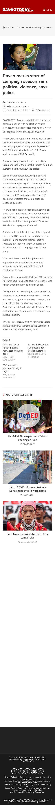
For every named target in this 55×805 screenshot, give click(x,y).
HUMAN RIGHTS (26, 757)
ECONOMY (39, 757)
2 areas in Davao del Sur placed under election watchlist (38, 347)
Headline (12, 110)
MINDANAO (29, 759)
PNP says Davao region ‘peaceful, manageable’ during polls (13, 349)
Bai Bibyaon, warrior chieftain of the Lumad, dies (28, 535)
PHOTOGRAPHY (27, 761)
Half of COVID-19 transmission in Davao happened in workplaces (28, 489)
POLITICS (13, 757)
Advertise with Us (29, 801)
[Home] (4, 27)
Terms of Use (14, 801)
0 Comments (43, 110)
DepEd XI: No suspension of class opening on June (27, 438)
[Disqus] (27, 585)
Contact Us (42, 801)
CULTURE (40, 759)
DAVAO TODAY (15, 102)
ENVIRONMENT (15, 759)
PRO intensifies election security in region (12, 368)
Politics (24, 110)
